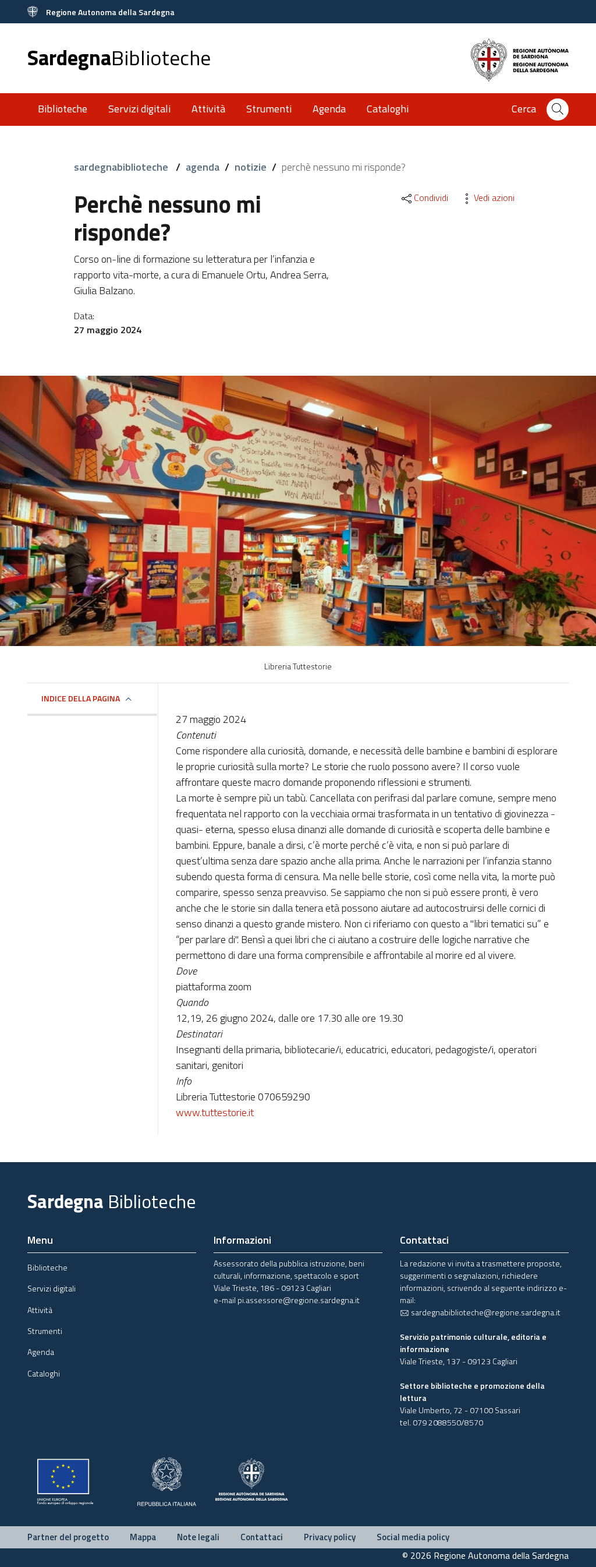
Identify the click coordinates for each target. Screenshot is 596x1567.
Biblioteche (62, 109)
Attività (208, 109)
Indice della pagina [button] (80, 698)
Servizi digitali (139, 109)
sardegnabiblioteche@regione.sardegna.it (484, 1312)
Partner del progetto (68, 1537)
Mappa (143, 1537)
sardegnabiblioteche (122, 167)
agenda (202, 167)
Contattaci (261, 1537)
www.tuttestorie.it (215, 1112)
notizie (251, 167)
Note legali (198, 1537)
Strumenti (269, 109)
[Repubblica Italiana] (166, 1480)
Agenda (329, 109)
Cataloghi (388, 109)
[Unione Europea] (65, 1480)
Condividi (431, 197)
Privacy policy (330, 1537)
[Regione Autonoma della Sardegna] (251, 1478)
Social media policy (413, 1537)
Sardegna (119, 57)
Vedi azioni (494, 197)
